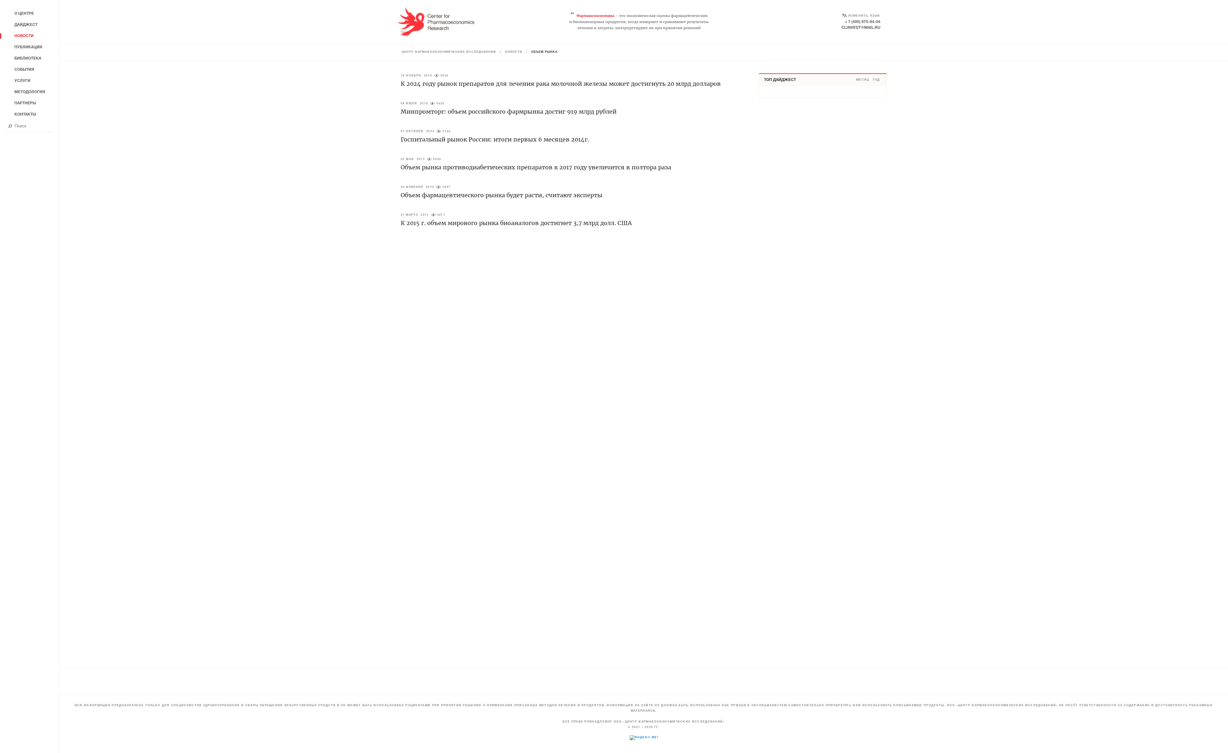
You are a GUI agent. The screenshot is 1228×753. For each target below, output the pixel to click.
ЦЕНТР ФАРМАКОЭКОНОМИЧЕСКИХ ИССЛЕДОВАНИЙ (449, 52)
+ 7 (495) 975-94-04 (862, 22)
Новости (513, 52)
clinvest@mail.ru (860, 27)
